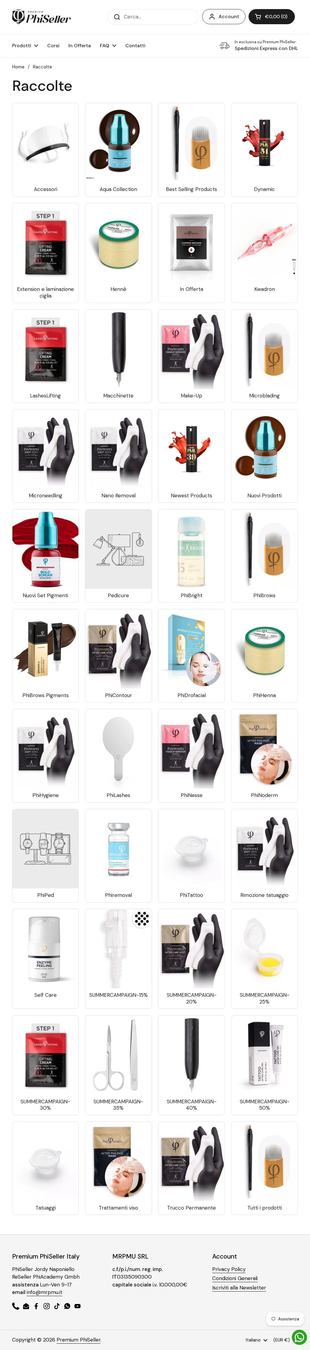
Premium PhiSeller (79, 1339)
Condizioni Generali (235, 1278)
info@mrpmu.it (44, 1292)
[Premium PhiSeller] (41, 17)
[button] (272, 16)
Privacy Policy (229, 1269)
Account (229, 16)
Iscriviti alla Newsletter (239, 1287)
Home (18, 67)
